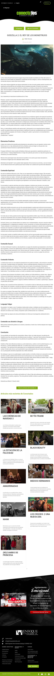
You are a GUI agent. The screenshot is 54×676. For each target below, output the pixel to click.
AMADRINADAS (10, 486)
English (17, 3)
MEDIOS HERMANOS (40, 481)
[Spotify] (49, 674)
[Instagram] (45, 674)
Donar (30, 646)
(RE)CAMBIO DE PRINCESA (10, 553)
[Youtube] (42, 674)
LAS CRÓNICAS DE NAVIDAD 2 (12, 417)
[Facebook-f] (39, 674)
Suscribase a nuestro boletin (32, 656)
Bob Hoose (28, 39)
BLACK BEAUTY (37, 448)
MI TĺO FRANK (37, 416)
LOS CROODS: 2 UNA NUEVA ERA (40, 515)
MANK (6, 519)
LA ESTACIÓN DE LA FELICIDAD (12, 451)
